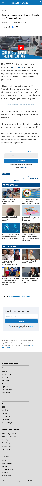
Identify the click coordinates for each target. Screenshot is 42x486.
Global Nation (7, 390)
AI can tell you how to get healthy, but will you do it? (30, 219)
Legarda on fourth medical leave (29, 262)
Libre (4, 460)
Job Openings (7, 423)
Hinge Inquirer (7, 463)
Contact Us (6, 416)
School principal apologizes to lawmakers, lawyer (9, 263)
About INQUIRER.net (9, 434)
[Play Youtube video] (21, 47)
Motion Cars (6, 476)
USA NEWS (6, 393)
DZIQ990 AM (6, 473)
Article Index (6, 449)
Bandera (5, 466)
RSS (3, 407)
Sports (4, 371)
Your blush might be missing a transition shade (10, 219)
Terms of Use (13, 166)
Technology (6, 380)
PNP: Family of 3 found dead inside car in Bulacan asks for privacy (11, 281)
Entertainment (7, 374)
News (4, 368)
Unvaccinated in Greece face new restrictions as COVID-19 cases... (26, 179)
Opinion (5, 387)
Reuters (4, 22)
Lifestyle (5, 377)
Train (28, 297)
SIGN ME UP (21, 160)
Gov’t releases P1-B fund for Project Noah (9, 201)
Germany (12, 297)
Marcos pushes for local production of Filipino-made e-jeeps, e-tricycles (30, 237)
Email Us (5, 410)
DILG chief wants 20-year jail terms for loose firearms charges (31, 201)
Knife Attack (21, 297)
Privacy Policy (23, 167)
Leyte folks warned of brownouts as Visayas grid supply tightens (10, 236)
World (5, 10)
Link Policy (6, 443)
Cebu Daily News (8, 469)
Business (5, 383)
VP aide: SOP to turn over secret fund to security (30, 280)
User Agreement (8, 440)
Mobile (4, 404)
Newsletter (6, 419)
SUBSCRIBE (21, 321)
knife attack (17, 67)
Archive (5, 413)
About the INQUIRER (9, 437)
